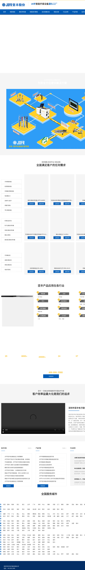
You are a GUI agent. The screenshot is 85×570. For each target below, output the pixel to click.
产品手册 (75, 12)
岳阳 (58, 525)
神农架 (49, 516)
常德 (12, 525)
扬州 (58, 509)
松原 (28, 554)
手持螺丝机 (7, 255)
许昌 (8, 535)
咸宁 (73, 516)
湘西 (39, 525)
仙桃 (62, 516)
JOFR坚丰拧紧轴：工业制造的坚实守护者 (15, 470)
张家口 (49, 528)
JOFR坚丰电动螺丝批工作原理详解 (14, 481)
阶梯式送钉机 (8, 220)
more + (30, 448)
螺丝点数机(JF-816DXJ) (62, 234)
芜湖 (58, 523)
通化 (34, 554)
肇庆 (48, 504)
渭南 (23, 549)
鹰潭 (43, 542)
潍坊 (18, 537)
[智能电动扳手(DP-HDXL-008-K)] (62, 254)
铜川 (18, 549)
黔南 (18, 544)
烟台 (48, 537)
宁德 (18, 530)
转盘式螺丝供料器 (9, 230)
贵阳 (4, 544)
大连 (58, 521)
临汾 (23, 551)
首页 (4, 12)
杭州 (4, 540)
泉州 (23, 530)
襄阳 (58, 516)
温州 (39, 540)
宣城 (43, 523)
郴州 (18, 525)
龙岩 (12, 530)
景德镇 (18, 542)
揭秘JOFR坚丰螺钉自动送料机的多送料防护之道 (17, 478)
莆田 (4, 530)
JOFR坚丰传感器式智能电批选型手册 (48, 459)
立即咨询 (31, 203)
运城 (48, 551)
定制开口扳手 (8, 200)
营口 (62, 521)
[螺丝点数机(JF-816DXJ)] (62, 220)
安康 (8, 549)
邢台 (28, 528)
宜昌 (77, 516)
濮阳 (39, 535)
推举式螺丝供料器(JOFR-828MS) (36, 200)
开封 (62, 535)
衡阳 (54, 525)
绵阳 (28, 514)
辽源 (12, 554)
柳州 (8, 547)
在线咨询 (51, 376)
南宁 (67, 547)
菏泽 (8, 537)
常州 (23, 509)
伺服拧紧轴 (7, 205)
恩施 (39, 516)
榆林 (48, 549)
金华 (12, 540)
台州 (43, 540)
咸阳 (34, 549)
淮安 (18, 509)
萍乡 (23, 542)
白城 (4, 554)
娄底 (23, 525)
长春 (8, 554)
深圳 (39, 504)
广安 (8, 514)
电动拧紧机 (7, 269)
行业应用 (65, 12)
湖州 (54, 540)
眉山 (18, 514)
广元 (12, 514)
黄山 (23, 523)
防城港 (63, 547)
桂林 (54, 547)
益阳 (48, 525)
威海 (43, 537)
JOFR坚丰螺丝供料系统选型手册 (47, 481)
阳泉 (43, 551)
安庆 (8, 523)
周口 (81, 535)
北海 (23, 547)
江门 (58, 504)
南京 (12, 509)
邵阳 (28, 525)
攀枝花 (34, 514)
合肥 (73, 523)
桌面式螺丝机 (8, 260)
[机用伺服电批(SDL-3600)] (36, 254)
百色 (43, 547)
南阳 (34, 535)
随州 (43, 516)
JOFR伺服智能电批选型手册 (46, 456)
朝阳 (18, 521)
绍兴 (34, 540)
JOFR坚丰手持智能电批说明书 (47, 470)
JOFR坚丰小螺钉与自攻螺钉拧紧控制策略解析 (17, 465)
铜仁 (39, 544)
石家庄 (34, 528)
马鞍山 (34, 523)
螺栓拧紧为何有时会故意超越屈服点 (14, 467)
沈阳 (48, 521)
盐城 (54, 509)
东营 (54, 537)
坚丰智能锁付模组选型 (45, 462)
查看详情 (41, 203)
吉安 (12, 542)
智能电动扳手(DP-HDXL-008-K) (62, 268)
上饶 (34, 542)
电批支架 (56, 12)
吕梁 (18, 551)
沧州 (8, 528)
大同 (54, 551)
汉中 (43, 549)
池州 (12, 523)
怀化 (8, 525)
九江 (8, 542)
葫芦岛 (68, 521)
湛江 (23, 504)
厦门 (34, 530)
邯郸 (43, 528)
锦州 (12, 521)
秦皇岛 (24, 528)
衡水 (54, 528)
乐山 (48, 514)
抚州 (54, 542)
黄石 (18, 516)
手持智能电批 (8, 181)
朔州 (34, 551)
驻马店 (29, 535)
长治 (12, 551)
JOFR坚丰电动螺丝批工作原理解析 (14, 456)
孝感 (34, 516)
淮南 (28, 523)
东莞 (4, 504)
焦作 (54, 535)
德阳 (43, 514)
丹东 (4, 521)
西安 (28, 549)
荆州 (12, 516)
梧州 (18, 547)
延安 (39, 549)
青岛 (4, 537)
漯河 (18, 535)
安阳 (58, 535)
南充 (39, 514)
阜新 (34, 521)
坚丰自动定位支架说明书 (45, 465)
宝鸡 (4, 549)
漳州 (39, 530)
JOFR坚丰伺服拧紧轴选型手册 (47, 476)
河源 (54, 504)
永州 (62, 525)
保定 (4, 528)
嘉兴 (18, 540)
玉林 (28, 547)
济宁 (62, 537)
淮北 (4, 523)
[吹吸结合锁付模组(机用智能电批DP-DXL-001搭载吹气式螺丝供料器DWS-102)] (62, 186)
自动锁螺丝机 (46, 12)
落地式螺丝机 (8, 265)
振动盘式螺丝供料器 (10, 239)
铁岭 (54, 521)
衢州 (23, 540)
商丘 (12, 535)
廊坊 (18, 528)
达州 (81, 514)
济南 (58, 537)
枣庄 (39, 537)
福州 (43, 530)
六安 (39, 523)
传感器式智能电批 (9, 191)
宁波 (8, 540)
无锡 (8, 509)
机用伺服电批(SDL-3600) (36, 268)
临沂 (77, 537)
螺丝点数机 (7, 235)
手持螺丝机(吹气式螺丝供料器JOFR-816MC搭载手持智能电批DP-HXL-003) (44, 234)
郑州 (73, 535)
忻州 (28, 551)
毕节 (34, 544)
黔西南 (29, 544)
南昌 (4, 542)
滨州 (12, 537)
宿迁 (43, 509)
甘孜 (62, 514)
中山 (43, 504)
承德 (12, 528)
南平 (8, 530)
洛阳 (4, 535)
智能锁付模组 (34, 12)
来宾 (4, 547)
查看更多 (8, 486)
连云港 (34, 509)
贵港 (58, 547)
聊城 (67, 537)
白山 (18, 554)
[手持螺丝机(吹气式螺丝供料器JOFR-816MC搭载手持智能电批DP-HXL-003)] (36, 220)
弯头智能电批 (8, 210)
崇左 (48, 547)
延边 (39, 554)
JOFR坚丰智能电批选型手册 (46, 467)
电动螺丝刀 (7, 196)
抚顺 (43, 521)
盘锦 (28, 521)
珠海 (12, 504)
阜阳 (62, 523)
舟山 (48, 540)
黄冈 (23, 516)
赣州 (48, 542)
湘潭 (34, 525)
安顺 (8, 544)
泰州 (48, 509)
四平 (23, 554)
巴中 (77, 514)
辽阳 (23, 521)
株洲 (67, 525)
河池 (34, 547)
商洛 (12, 549)
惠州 (8, 504)
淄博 (28, 537)
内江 (58, 514)
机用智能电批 (8, 186)
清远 (81, 504)
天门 (67, 516)
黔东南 (24, 544)
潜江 (28, 516)
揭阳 (62, 504)
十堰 (54, 516)
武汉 (4, 516)
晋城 (4, 551)
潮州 (67, 504)
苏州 (4, 509)
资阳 (73, 514)
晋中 (8, 551)
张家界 (44, 525)
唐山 (39, 528)
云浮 (28, 504)
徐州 (39, 509)
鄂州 (81, 516)
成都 (4, 514)
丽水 (28, 540)
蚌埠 (67, 523)
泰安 (34, 537)
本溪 (8, 521)
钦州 (12, 547)
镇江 (62, 509)
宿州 (48, 523)
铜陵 (54, 523)
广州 (34, 504)
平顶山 (24, 535)
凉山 (23, 514)
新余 (28, 542)
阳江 (18, 504)
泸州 (54, 514)
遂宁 (67, 514)
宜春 (39, 542)
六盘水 (13, 544)
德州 (73, 537)
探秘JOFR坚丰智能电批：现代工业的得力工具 (17, 473)
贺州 (39, 547)
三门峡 (68, 535)
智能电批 (12, 12)
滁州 (18, 523)
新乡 (43, 535)
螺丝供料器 (22, 12)
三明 (28, 530)
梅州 (77, 504)
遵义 (43, 544)
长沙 (4, 525)
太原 (39, 551)
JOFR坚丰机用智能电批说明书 (47, 473)
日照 (23, 537)
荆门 (8, 516)
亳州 (77, 523)
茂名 (73, 504)
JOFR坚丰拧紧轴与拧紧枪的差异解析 (14, 476)
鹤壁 (77, 535)
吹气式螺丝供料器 (9, 225)
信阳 (48, 535)
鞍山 (39, 521)
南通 (28, 509)
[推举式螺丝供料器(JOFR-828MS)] (36, 186)
